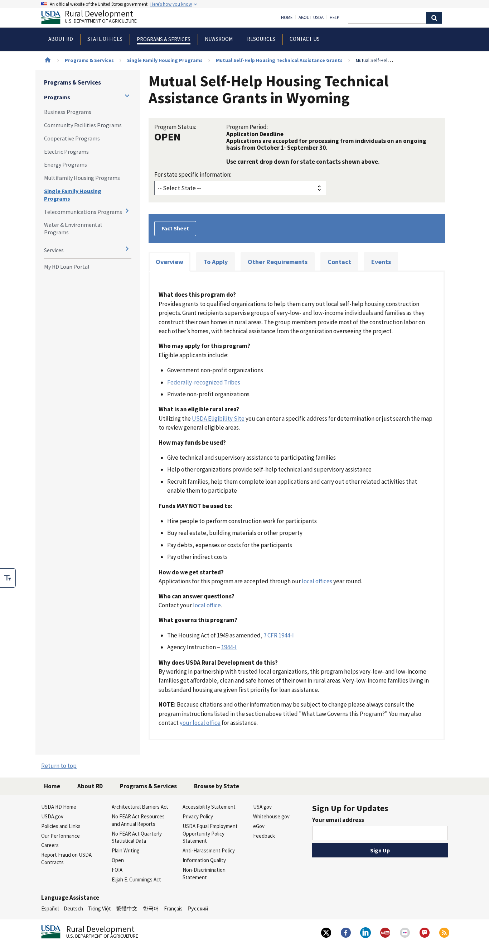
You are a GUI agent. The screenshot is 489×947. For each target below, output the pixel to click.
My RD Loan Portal (66, 266)
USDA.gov (52, 816)
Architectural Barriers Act (140, 806)
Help (334, 17)
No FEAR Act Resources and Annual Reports (138, 820)
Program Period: (247, 127)
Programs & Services (89, 60)
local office (207, 605)
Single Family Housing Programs (165, 60)
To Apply (215, 262)
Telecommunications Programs (83, 211)
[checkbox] (8, 578)
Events (381, 262)
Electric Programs (66, 151)
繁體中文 (126, 908)
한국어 (151, 908)
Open (118, 860)
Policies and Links (61, 826)
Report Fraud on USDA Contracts (66, 858)
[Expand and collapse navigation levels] (127, 95)
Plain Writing (126, 850)
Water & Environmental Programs (73, 228)
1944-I (229, 647)
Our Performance (60, 835)
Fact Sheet (175, 228)
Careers (50, 845)
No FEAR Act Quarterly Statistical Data (137, 837)
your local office (200, 723)
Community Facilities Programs (83, 125)
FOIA (117, 869)
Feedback (264, 835)
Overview (169, 262)
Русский (198, 908)
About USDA (311, 17)
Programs (57, 97)
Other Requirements (278, 262)
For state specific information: (192, 174)
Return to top (59, 766)
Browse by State (216, 786)
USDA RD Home (58, 806)
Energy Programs (65, 164)
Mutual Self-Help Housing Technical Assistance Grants (279, 60)
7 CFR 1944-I (278, 635)
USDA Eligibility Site (218, 418)
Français (173, 908)
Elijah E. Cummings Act (136, 879)
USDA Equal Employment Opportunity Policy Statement (210, 834)
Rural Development (101, 17)
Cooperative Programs (72, 138)
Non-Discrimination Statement (204, 873)
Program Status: (175, 127)
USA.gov (262, 806)
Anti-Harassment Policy (209, 850)
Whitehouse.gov (271, 816)
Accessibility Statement (209, 806)
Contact (339, 262)
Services (54, 250)
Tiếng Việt (99, 908)
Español (50, 908)
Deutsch (73, 908)
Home (286, 17)
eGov (259, 826)
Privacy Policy (198, 816)
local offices (317, 581)
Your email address (338, 820)
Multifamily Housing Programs (82, 177)
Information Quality (204, 860)
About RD (90, 786)
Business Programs (67, 111)
